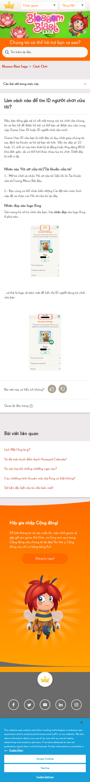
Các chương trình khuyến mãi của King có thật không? (39, 478)
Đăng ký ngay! (45, 558)
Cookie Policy (16, 750)
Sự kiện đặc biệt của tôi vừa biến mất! (28, 488)
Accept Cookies (45, 758)
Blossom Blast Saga (15, 66)
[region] (45, 750)
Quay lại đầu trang (16, 406)
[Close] (81, 722)
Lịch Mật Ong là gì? (17, 450)
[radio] (52, 389)
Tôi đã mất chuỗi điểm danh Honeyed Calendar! (35, 459)
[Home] (9, 5)
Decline (45, 768)
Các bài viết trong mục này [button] (21, 84)
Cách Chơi (40, 66)
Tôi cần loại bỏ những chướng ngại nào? (30, 469)
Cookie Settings (45, 777)
